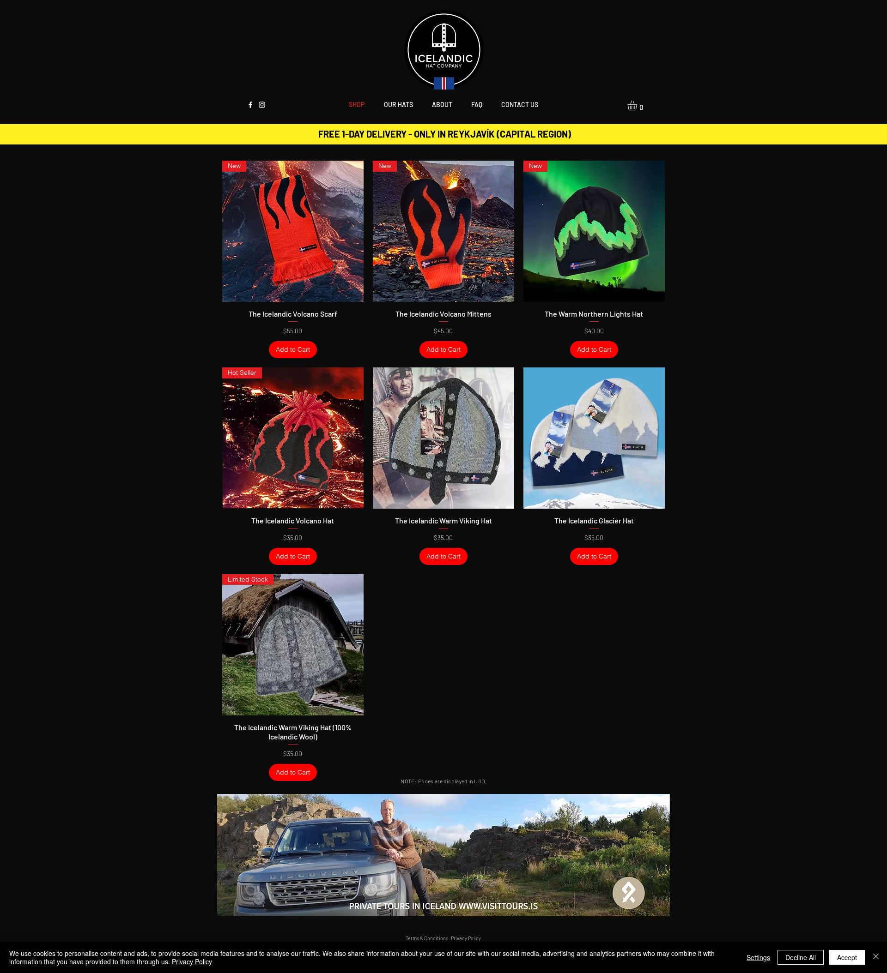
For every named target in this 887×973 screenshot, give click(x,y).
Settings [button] (758, 957)
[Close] (875, 957)
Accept (847, 957)
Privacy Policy (192, 961)
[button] (398, 104)
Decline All (800, 957)
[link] (638, 105)
